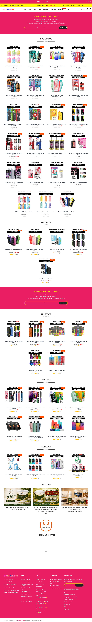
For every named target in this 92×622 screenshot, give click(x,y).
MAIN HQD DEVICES (40, 579)
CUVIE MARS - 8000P (41, 591)
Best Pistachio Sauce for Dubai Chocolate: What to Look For (74, 508)
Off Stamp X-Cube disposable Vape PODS (46, 212)
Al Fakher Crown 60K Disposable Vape (13, 154)
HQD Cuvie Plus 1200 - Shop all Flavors (14, 407)
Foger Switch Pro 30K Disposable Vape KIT (78, 66)
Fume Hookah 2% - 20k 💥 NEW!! (27, 585)
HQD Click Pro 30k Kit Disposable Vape (56, 407)
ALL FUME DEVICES (25, 579)
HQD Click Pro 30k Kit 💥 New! (41, 608)
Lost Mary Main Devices (56, 579)
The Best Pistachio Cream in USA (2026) (17, 507)
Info (68, 9)
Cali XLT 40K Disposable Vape (35, 66)
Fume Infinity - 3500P (26, 596)
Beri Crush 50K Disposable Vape (78, 182)
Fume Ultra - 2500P (26, 594)
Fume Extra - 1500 (25, 591)
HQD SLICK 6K (39, 586)
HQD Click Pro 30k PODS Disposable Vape (78, 407)
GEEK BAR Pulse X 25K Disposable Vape (78, 250)
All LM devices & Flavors (56, 588)
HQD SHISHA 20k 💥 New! (42, 601)
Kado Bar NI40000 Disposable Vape (78, 124)
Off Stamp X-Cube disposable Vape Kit (24, 212)
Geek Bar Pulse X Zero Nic (46, 279)
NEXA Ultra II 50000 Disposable (14, 95)
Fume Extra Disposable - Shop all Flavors (56, 342)
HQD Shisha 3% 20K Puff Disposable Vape (35, 407)
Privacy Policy (67, 604)
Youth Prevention (68, 602)
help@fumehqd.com (19, 5)
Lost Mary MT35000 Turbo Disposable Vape (57, 95)
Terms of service (68, 599)
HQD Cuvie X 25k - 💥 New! (41, 604)
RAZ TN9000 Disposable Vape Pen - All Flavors (57, 474)
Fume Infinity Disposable (35, 370)
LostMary (53, 9)
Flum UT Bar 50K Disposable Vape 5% (13, 66)
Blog (65, 606)
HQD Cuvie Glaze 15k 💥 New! (41, 598)
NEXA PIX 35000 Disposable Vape (35, 95)
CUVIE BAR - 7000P (40, 589)
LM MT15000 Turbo (54, 585)
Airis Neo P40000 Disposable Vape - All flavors (67, 212)
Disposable (61, 9)
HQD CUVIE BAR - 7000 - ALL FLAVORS (56, 436)
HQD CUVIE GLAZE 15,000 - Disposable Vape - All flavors (35, 437)
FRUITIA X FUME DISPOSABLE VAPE (57, 370)
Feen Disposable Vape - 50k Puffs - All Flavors (13, 125)
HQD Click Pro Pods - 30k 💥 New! (41, 611)
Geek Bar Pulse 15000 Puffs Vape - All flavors (35, 250)
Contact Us (67, 609)
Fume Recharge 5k (26, 599)
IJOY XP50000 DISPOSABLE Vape (35, 182)
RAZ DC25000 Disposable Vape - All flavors (35, 474)
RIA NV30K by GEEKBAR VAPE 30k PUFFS (13, 250)
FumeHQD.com (21, 620)
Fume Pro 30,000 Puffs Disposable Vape (13, 342)
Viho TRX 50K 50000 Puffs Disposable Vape (78, 154)
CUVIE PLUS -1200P (40, 584)
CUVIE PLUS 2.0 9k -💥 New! (41, 594)
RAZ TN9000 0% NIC (78, 474)
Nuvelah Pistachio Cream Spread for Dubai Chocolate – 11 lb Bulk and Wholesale (46, 508)
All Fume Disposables (26, 601)
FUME (34, 9)
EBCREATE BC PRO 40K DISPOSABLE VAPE (57, 183)
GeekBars (45, 9)
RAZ (40, 9)
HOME (24, 9)
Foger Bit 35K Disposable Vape (57, 66)
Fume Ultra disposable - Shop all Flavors (78, 342)
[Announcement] (46, 2)
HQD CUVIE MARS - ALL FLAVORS (78, 436)
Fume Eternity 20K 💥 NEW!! (26, 588)
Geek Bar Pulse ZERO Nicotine (56, 249)
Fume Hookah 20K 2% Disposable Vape (35, 342)
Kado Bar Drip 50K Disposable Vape (56, 124)
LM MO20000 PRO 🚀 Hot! (55, 582)
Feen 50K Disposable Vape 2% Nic (35, 124)
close (4, 1)
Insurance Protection (69, 594)
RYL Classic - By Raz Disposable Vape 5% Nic (13, 474)
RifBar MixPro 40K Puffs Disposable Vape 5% (14, 183)
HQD (30, 9)
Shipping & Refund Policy (70, 597)
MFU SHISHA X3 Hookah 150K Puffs (57, 153)
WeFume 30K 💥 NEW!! (26, 582)
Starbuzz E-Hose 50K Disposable (35, 153)
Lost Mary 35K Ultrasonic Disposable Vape (78, 95)
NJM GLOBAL (41, 620)
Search (66, 592)
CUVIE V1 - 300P (39, 582)
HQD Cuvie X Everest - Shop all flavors (14, 437)
